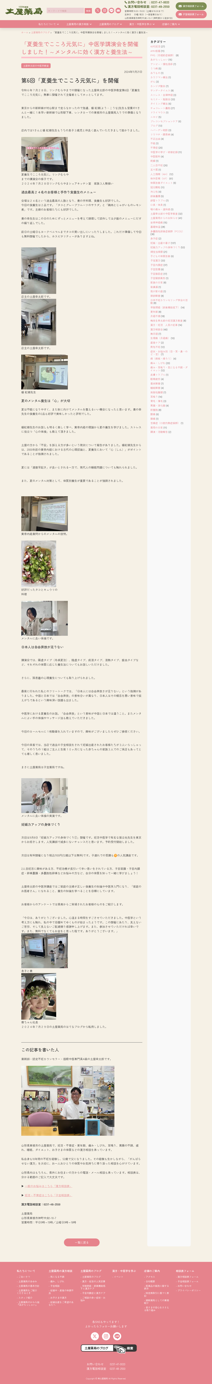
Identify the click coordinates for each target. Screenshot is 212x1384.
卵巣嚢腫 (155, 196)
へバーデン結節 (159, 130)
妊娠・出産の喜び (160, 243)
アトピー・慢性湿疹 (161, 64)
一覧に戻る (82, 1242)
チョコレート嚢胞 (160, 108)
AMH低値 (155, 51)
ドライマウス (157, 112)
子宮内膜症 (156, 265)
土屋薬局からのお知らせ (164, 218)
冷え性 (154, 191)
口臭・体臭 (156, 205)
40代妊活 (155, 46)
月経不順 (155, 316)
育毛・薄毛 (156, 401)
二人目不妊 (156, 165)
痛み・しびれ (157, 363)
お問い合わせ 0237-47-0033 (106, 1364)
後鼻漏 (154, 287)
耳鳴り (154, 396)
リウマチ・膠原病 (160, 134)
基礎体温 (155, 227)
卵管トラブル (157, 200)
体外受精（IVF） (159, 178)
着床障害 (155, 383)
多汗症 (154, 238)
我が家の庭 (156, 291)
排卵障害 (155, 296)
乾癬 (152, 161)
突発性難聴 (156, 392)
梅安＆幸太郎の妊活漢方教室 (166, 320)
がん (152, 81)
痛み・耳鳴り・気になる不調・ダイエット (169, 368)
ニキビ (154, 117)
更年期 (154, 312)
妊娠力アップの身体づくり (165, 247)
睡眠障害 (155, 388)
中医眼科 (155, 156)
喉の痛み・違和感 (160, 209)
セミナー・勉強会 (160, 99)
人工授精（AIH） (159, 174)
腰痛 (152, 414)
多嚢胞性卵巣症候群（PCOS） (167, 231)
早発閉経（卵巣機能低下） (165, 307)
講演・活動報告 (159, 432)
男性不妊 (155, 347)
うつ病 (154, 68)
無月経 (154, 334)
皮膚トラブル (157, 374)
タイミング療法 (159, 103)
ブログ (154, 125)
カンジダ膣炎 (157, 86)
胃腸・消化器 (157, 405)
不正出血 (155, 139)
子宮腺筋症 (156, 274)
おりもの (155, 73)
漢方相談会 (156, 329)
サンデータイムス (160, 90)
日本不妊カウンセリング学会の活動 (169, 301)
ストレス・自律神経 (161, 95)
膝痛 (152, 418)
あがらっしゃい (159, 59)
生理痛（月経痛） (160, 338)
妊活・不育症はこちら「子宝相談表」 (48, 1195)
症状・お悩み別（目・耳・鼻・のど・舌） (169, 352)
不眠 (152, 143)
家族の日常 (156, 282)
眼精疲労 (155, 379)
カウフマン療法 (159, 77)
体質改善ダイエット (161, 183)
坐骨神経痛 (156, 222)
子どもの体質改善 (160, 256)
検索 (88, 10)
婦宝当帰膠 (156, 252)
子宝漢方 (155, 260)
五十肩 (154, 169)
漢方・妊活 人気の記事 (164, 325)
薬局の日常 (156, 427)
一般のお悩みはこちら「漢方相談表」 (48, 1186)
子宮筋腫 (155, 269)
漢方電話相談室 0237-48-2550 (106, 1368)
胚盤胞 (154, 410)
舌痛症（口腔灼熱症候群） (165, 423)
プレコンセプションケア (164, 121)
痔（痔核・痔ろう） (161, 358)
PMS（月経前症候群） (162, 55)
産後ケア (155, 342)
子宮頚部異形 (157, 278)
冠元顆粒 (155, 187)
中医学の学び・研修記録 (164, 152)
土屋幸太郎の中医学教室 (164, 213)
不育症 (154, 147)
